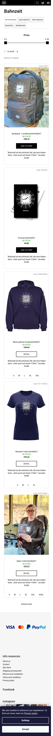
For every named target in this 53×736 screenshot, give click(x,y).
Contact (6, 664)
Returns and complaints (13, 674)
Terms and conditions (12, 677)
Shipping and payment (12, 671)
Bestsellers (9, 25)
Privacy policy (30, 713)
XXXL (41, 595)
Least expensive (24, 20)
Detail (27, 354)
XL (30, 375)
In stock (12, 51)
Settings (25, 720)
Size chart (7, 667)
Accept (25, 729)
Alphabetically (20, 25)
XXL (37, 375)
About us (6, 661)
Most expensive (37, 20)
